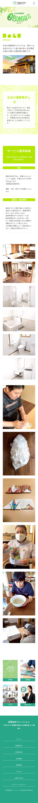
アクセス (19, 771)
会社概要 (19, 758)
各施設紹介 (19, 746)
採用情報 (19, 765)
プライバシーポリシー (19, 784)
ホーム (19, 739)
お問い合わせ (19, 778)
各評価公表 (19, 752)
